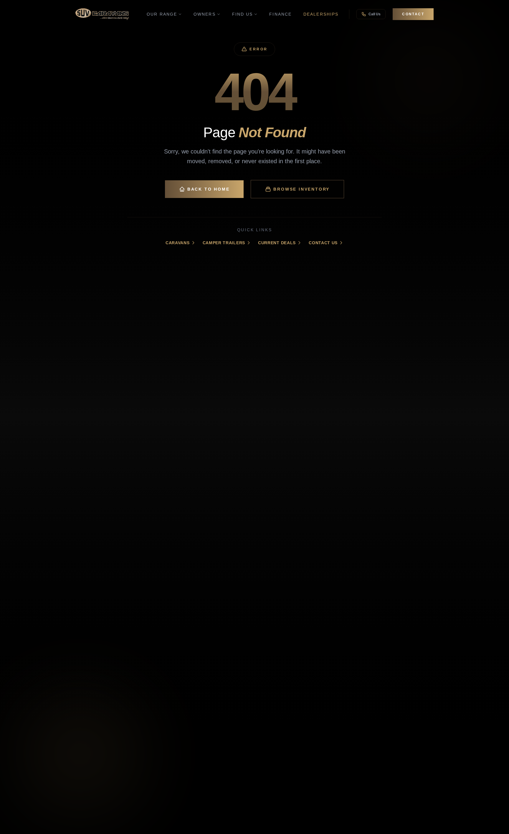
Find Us (242, 14)
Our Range (162, 14)
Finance (280, 14)
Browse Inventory (301, 189)
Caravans (178, 242)
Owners (205, 14)
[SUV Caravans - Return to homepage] (102, 14)
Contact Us (323, 242)
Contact (413, 14)
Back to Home (208, 189)
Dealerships (320, 14)
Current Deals (277, 242)
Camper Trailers (224, 242)
